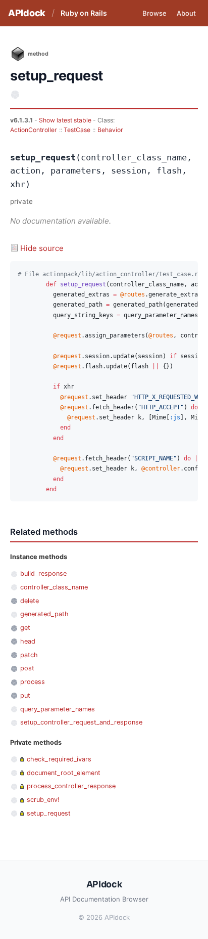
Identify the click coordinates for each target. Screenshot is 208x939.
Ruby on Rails (84, 13)
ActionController (33, 130)
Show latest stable (66, 120)
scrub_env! (43, 799)
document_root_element (63, 773)
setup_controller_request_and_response (81, 722)
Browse (154, 13)
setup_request (49, 813)
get (25, 627)
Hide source (42, 248)
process (32, 682)
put (25, 695)
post (27, 668)
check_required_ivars (59, 759)
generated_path (44, 614)
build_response (43, 573)
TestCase (77, 130)
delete (29, 601)
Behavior (110, 130)
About (186, 13)
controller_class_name (54, 587)
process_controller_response (71, 786)
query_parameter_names (57, 709)
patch (29, 655)
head (27, 641)
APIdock (26, 13)
